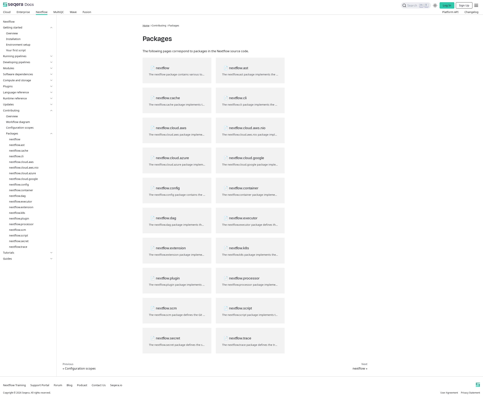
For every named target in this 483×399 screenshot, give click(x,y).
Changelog (471, 12)
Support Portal (39, 385)
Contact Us (99, 385)
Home (146, 25)
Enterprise (23, 12)
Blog (69, 385)
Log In (447, 5)
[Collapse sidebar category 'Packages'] (52, 133)
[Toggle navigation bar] (476, 5)
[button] (28, 27)
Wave (73, 12)
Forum (58, 385)
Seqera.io (116, 385)
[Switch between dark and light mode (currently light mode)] (435, 5)
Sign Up (464, 5)
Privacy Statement (470, 392)
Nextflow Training (14, 385)
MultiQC (58, 12)
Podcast (82, 385)
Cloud (7, 12)
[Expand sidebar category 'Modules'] (52, 68)
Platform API (450, 12)
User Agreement (449, 392)
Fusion (87, 12)
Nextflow (41, 12)
